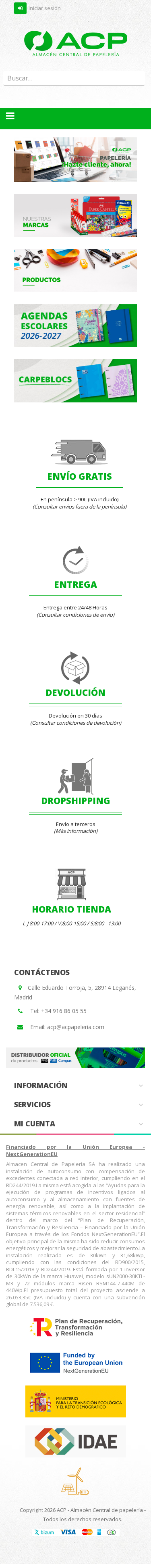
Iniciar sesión (45, 8)
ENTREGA (75, 584)
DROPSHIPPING (75, 800)
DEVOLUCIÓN (75, 692)
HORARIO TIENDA (71, 909)
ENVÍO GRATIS (79, 476)
